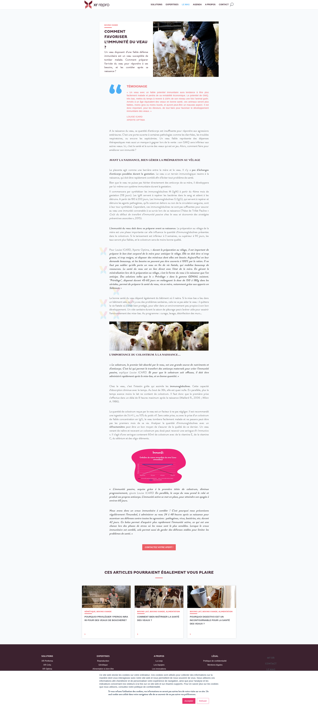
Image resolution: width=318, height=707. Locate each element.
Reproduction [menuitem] (103, 661)
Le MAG (186, 4)
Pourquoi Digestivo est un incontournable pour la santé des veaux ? (210, 620)
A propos (159, 656)
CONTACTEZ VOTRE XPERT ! (159, 547)
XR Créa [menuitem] (47, 665)
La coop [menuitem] (159, 661)
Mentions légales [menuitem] (214, 665)
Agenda (197, 4)
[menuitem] (271, 658)
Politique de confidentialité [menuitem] (215, 661)
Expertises (103, 656)
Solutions (47, 656)
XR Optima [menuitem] (47, 669)
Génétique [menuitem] (103, 665)
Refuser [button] (203, 701)
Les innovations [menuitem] (159, 669)
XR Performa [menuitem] (47, 661)
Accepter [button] (188, 701)
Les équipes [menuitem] (159, 665)
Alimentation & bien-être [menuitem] (103, 669)
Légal (215, 656)
